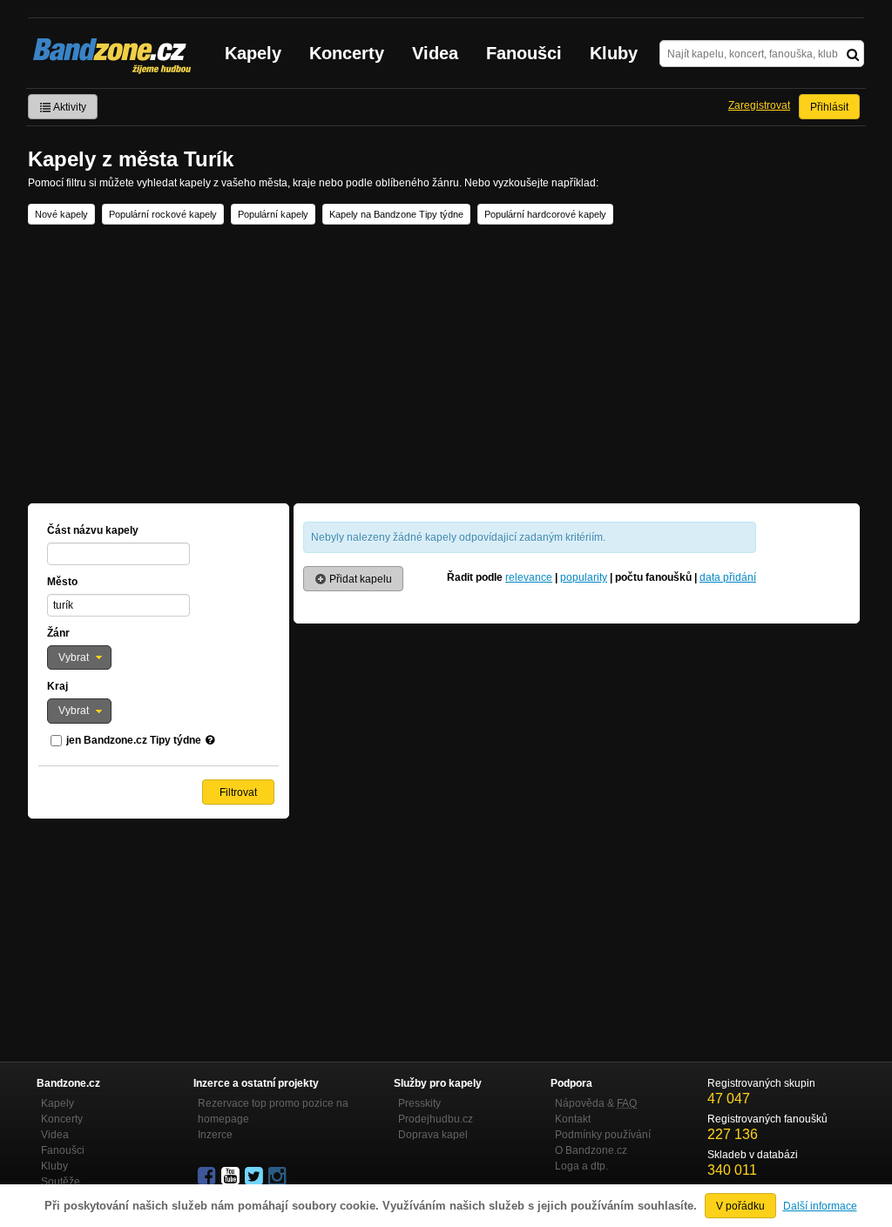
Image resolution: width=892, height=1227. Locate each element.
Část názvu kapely (93, 530)
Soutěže (60, 1182)
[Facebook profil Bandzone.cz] (208, 1176)
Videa (435, 53)
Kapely (253, 53)
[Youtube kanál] (231, 1176)
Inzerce (215, 1135)
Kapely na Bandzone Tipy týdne (396, 214)
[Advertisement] (446, 364)
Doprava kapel (433, 1135)
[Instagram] (278, 1176)
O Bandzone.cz (591, 1150)
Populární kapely (273, 214)
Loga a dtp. (581, 1166)
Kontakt (573, 1119)
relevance (528, 577)
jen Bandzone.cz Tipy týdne (133, 740)
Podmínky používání (603, 1135)
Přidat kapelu (359, 579)
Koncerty (346, 53)
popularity (583, 577)
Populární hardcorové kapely (545, 214)
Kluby (614, 53)
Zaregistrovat (759, 105)
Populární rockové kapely (163, 214)
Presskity (419, 1103)
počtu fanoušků (653, 577)
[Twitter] (255, 1176)
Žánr (58, 633)
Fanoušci (524, 53)
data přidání (727, 577)
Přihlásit (829, 107)
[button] (79, 657)
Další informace (820, 1206)
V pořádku (740, 1206)
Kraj (57, 686)
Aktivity (68, 107)
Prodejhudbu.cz (435, 1119)
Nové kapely (61, 214)
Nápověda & (596, 1103)
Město (62, 582)
